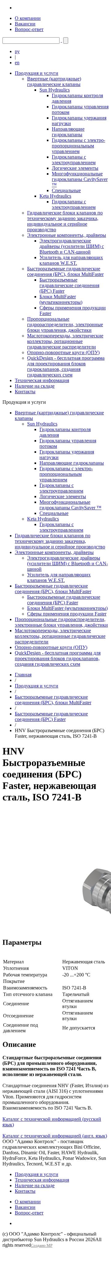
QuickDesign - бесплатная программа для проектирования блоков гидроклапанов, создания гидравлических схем (66, 366)
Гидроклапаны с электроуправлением (74, 159)
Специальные (66, 190)
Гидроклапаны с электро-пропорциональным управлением (78, 145)
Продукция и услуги (36, 73)
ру (17, 51)
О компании (28, 18)
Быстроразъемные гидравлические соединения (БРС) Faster (69, 285)
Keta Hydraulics (55, 196)
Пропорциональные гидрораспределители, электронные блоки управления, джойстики (65, 324)
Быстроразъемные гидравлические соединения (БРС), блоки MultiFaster (65, 271)
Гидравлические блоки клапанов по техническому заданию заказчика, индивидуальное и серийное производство (65, 221)
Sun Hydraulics (54, 89)
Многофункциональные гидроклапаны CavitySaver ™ (80, 179)
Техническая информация (42, 380)
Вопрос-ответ (29, 29)
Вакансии (25, 23)
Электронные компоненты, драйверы (66, 235)
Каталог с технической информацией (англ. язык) (54, 1135)
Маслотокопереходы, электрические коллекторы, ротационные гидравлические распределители (65, 341)
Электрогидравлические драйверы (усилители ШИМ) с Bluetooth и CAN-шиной (71, 246)
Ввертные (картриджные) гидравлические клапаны (54, 81)
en (17, 62)
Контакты (25, 391)
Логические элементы (75, 168)
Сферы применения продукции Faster (66, 613)
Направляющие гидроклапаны (68, 131)
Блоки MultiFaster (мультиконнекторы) (60, 299)
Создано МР (41, 1245)
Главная (23, 674)
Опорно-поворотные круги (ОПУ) (63, 352)
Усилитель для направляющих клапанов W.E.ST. (71, 260)
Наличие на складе (35, 386)
